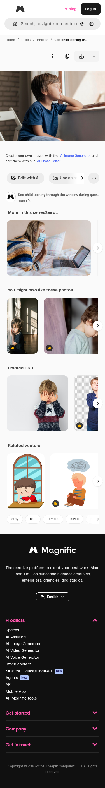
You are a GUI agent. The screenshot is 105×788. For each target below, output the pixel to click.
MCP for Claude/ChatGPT (34, 671)
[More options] (52, 56)
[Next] (82, 178)
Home (10, 40)
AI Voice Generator (22, 657)
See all (51, 212)
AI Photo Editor (48, 161)
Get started (18, 713)
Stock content (18, 664)
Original (36, 74)
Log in (90, 8)
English (52, 597)
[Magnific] (52, 551)
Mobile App (16, 691)
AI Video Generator (22, 650)
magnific (24, 200)
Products (15, 620)
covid (74, 519)
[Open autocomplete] (12, 24)
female (53, 519)
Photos (42, 40)
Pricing (70, 8)
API (9, 684)
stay (14, 519)
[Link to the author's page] (11, 198)
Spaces (12, 630)
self (33, 519)
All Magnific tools (21, 698)
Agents (16, 677)
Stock (26, 40)
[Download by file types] (93, 56)
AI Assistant (16, 636)
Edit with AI (29, 177)
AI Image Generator (75, 156)
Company (16, 729)
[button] (52, 596)
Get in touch (18, 745)
